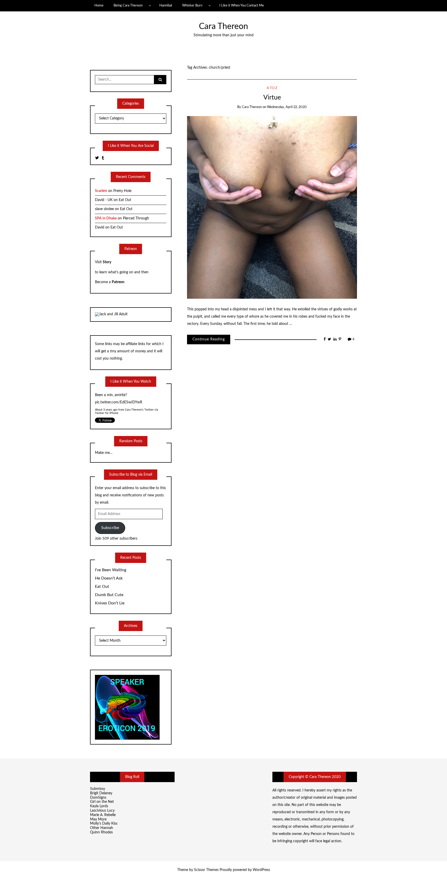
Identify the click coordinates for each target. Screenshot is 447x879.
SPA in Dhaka (106, 218)
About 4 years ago (106, 402)
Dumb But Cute (109, 595)
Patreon (118, 282)
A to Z (272, 88)
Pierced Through (136, 218)
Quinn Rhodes (101, 832)
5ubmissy (97, 789)
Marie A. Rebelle (103, 815)
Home (98, 5)
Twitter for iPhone (106, 405)
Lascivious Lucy (102, 810)
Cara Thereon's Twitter (139, 402)
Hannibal (165, 5)
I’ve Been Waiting (110, 570)
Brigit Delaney (101, 793)
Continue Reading (208, 339)
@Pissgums (104, 395)
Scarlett (101, 191)
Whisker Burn (192, 5)
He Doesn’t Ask (109, 578)
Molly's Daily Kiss (103, 823)
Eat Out (125, 200)
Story (107, 262)
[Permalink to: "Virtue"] (272, 207)
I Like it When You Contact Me (241, 5)
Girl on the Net (102, 802)
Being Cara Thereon (128, 5)
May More (98, 819)
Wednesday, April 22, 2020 (287, 107)
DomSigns (98, 797)
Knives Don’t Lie (109, 603)
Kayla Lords (99, 806)
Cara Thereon (223, 27)
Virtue (272, 97)
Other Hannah (101, 828)
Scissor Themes (206, 870)
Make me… (104, 453)
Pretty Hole (122, 191)
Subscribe (110, 528)
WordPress (261, 870)
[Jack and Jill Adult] (111, 314)
